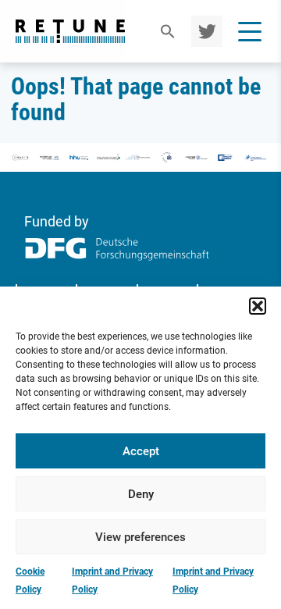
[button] (257, 306)
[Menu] (249, 31)
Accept (141, 451)
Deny (141, 494)
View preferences (140, 537)
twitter (205, 31)
